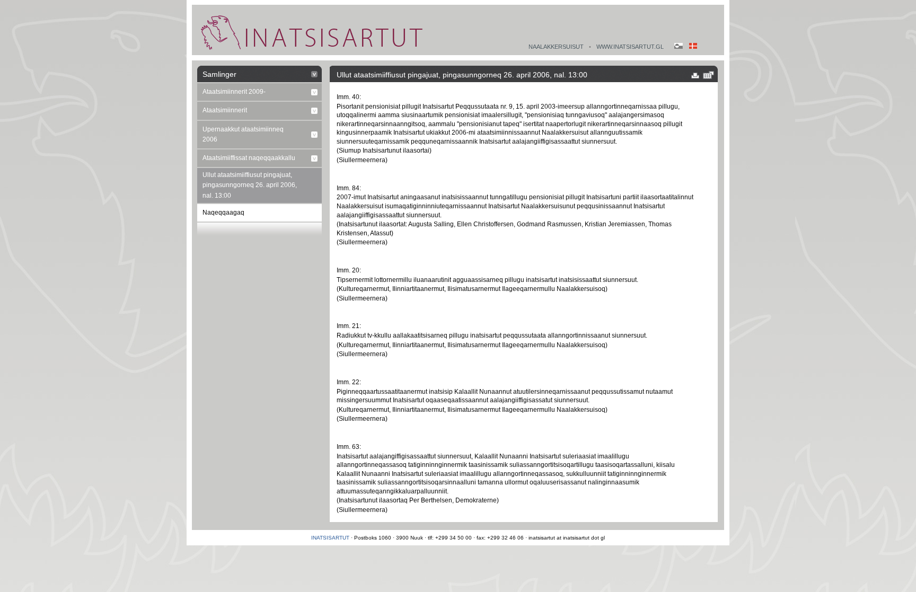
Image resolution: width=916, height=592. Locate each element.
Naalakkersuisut (556, 46)
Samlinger (219, 74)
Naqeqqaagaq (223, 212)
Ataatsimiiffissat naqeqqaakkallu (248, 158)
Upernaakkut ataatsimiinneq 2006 (243, 134)
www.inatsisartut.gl (630, 46)
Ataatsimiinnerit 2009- (234, 91)
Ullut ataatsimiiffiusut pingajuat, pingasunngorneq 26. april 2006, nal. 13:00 (249, 185)
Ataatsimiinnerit (224, 110)
